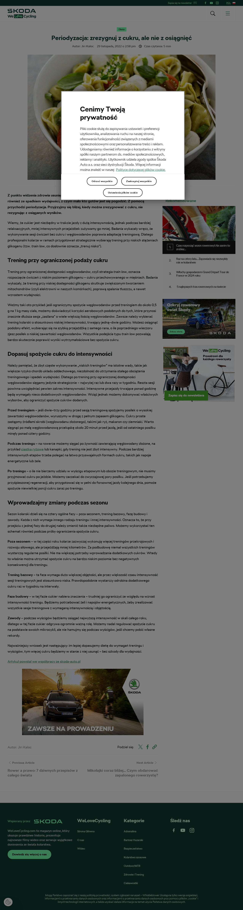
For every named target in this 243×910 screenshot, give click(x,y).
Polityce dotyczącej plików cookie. (141, 170)
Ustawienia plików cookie (123, 192)
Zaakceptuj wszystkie (139, 181)
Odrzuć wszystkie (102, 181)
